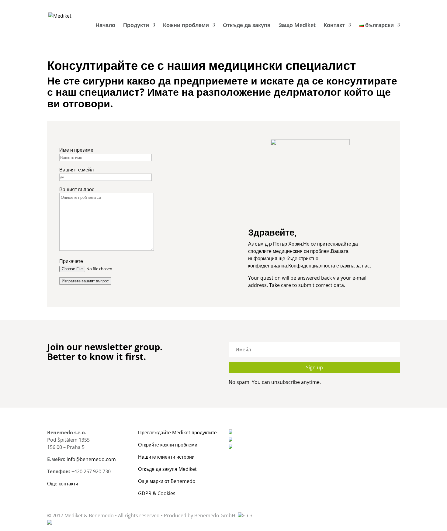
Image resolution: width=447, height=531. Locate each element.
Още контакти (62, 483)
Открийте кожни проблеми (167, 444)
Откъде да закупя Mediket (167, 469)
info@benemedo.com (91, 459)
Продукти (136, 26)
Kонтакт (334, 26)
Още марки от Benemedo (167, 481)
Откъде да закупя (247, 26)
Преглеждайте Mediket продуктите (177, 432)
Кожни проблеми (186, 26)
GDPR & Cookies (156, 493)
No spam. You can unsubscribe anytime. (275, 382)
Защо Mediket (297, 26)
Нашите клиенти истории (166, 456)
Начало (105, 26)
